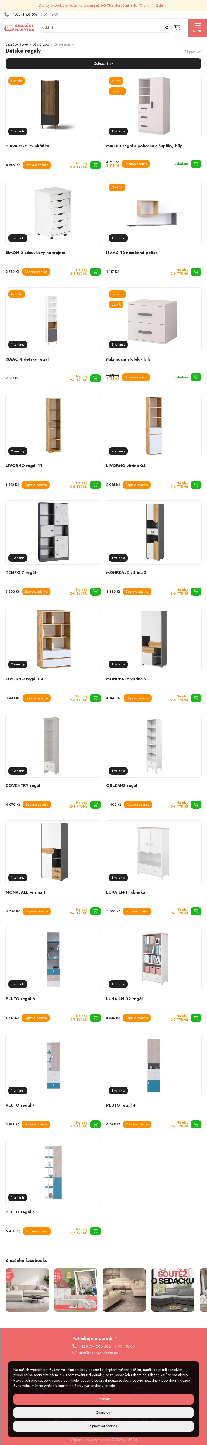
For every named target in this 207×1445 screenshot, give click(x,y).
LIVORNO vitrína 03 (126, 466)
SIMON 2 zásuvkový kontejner (35, 253)
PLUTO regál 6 (20, 999)
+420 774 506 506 (24, 14)
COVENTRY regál (23, 785)
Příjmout (104, 1399)
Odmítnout (103, 1413)
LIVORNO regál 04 (25, 679)
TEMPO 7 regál (21, 572)
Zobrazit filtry (103, 64)
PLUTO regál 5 (20, 1212)
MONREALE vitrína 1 (26, 892)
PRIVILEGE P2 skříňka (27, 146)
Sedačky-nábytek (17, 44)
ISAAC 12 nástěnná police (132, 253)
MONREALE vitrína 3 (126, 572)
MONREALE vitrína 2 (126, 679)
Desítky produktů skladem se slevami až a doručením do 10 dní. (103, 5)
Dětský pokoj (41, 44)
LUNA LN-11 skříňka (125, 892)
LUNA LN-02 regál (124, 999)
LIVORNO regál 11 (24, 466)
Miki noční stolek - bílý (128, 359)
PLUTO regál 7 (20, 1105)
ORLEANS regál (121, 785)
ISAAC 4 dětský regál (27, 359)
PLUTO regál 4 (121, 1105)
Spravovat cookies (103, 1426)
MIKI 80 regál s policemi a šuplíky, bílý (144, 146)
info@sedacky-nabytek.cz (98, 1352)
